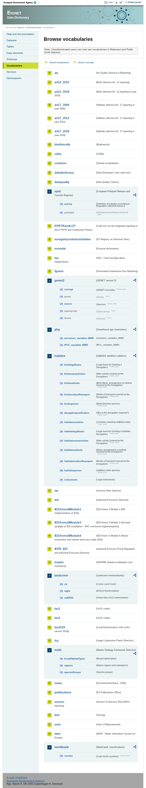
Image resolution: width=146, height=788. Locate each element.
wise (57, 733)
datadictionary (64, 172)
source (68, 303)
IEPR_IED (61, 548)
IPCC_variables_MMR (76, 345)
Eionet (21, 27)
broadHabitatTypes (74, 658)
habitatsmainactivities (76, 440)
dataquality (61, 182)
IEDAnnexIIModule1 (67, 509)
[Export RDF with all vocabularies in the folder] (134, 195)
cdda (57, 153)
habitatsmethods (73, 450)
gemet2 (59, 280)
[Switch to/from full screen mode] (122, 2)
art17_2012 (61, 118)
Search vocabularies (59, 62)
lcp (56, 640)
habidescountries (73, 422)
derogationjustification (76, 413)
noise (58, 683)
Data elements (15, 53)
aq (56, 72)
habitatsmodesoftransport (78, 461)
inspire (59, 562)
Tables (10, 46)
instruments (70, 479)
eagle (67, 591)
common (60, 163)
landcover (61, 575)
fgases (59, 271)
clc (65, 584)
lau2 (57, 617)
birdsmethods (72, 383)
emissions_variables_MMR (79, 338)
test (56, 715)
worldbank (61, 747)
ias (56, 490)
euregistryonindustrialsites (72, 239)
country (68, 755)
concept (68, 289)
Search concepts (86, 62)
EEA (21, 2)
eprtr (57, 191)
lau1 (57, 608)
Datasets (12, 40)
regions (68, 665)
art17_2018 (61, 131)
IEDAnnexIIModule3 (67, 522)
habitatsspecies (72, 470)
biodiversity (62, 144)
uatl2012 (68, 597)
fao (56, 258)
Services (11, 71)
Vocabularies (14, 65)
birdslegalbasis (72, 364)
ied (56, 499)
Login (110, 2)
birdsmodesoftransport (77, 394)
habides (59, 355)
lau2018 (59, 627)
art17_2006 (61, 104)
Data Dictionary (33, 27)
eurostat (60, 248)
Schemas (12, 59)
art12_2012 (61, 82)
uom (57, 724)
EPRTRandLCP (64, 225)
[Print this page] (117, 2)
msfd (57, 649)
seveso (59, 701)
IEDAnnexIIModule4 (67, 535)
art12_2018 (61, 91)
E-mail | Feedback (17, 777)
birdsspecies (71, 403)
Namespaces (14, 78)
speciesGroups (72, 672)
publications (62, 692)
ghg (57, 329)
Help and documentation (20, 34)
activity (68, 204)
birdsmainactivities (74, 374)
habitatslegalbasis (74, 431)
